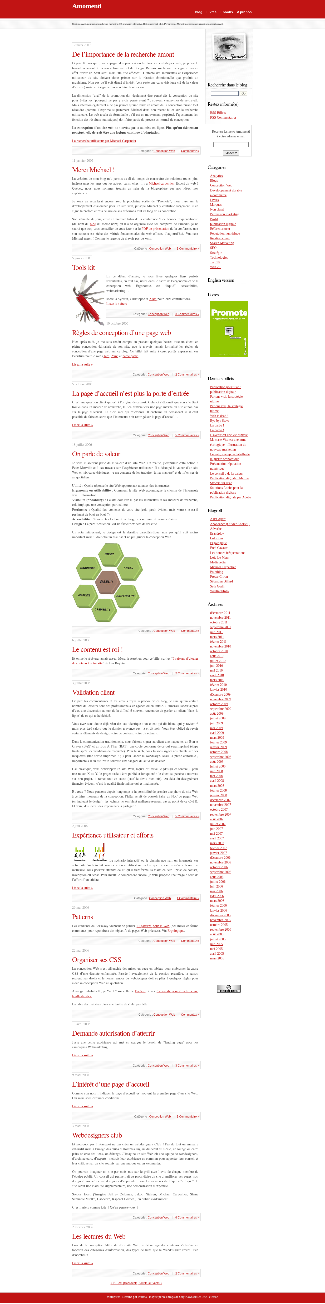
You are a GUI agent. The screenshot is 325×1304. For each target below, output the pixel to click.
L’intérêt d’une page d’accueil (110, 1083)
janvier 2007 (218, 853)
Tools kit (83, 267)
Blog (198, 12)
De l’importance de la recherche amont (123, 54)
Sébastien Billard (221, 581)
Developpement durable (226, 190)
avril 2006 (217, 896)
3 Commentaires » (187, 314)
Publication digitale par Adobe (230, 497)
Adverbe (216, 529)
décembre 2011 (220, 613)
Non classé (217, 209)
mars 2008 (217, 785)
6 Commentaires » (187, 1217)
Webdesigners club (97, 1134)
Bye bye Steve (219, 420)
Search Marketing (222, 243)
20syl (153, 298)
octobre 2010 (219, 651)
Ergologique (175, 930)
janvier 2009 (218, 747)
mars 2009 (217, 737)
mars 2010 (217, 680)
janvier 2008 (218, 795)
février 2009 (218, 742)
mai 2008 (216, 776)
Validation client (93, 692)
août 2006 (216, 877)
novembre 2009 (220, 699)
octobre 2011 (218, 622)
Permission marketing (224, 214)
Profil (214, 219)
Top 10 (215, 262)
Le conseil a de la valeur (226, 473)
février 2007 (218, 848)
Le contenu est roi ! (97, 649)
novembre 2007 (220, 805)
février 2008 (218, 790)
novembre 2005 (220, 920)
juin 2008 (216, 771)
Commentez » (190, 151)
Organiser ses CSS (96, 959)
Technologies (219, 257)
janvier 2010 (218, 689)
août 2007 (216, 819)
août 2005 (216, 934)
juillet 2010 (218, 661)
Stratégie (216, 253)
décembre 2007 (220, 800)
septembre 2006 (220, 872)
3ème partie (130, 356)
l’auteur (140, 991)
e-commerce (218, 195)
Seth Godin (217, 586)
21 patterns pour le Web (153, 925)
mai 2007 (216, 833)
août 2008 (216, 761)
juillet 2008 (218, 766)
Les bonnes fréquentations (227, 553)
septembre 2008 (220, 757)
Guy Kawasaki (188, 1297)
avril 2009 (217, 733)
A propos (244, 12)
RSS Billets (218, 113)
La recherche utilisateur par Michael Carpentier (104, 140)
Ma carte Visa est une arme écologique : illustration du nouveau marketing (228, 444)
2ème (114, 356)
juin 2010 (216, 665)
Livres (212, 12)
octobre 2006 (219, 867)
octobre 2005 (219, 925)
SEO (213, 248)
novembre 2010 (220, 646)
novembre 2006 (220, 862)
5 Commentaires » (187, 435)
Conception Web (164, 151)
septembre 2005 (220, 929)
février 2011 (218, 641)
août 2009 (216, 713)
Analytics (216, 176)
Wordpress (113, 1297)
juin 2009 (216, 723)
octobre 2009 (219, 704)
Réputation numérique (225, 233)
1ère (106, 356)
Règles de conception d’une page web (121, 332)
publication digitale (223, 224)
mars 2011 (217, 637)
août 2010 (216, 656)
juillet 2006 (218, 881)
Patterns (82, 916)
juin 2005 (216, 944)
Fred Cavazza (219, 548)
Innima (143, 1297)
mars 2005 (217, 958)
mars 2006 (217, 901)
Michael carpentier (161, 183)
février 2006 (218, 905)
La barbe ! (217, 425)
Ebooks (227, 12)
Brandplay (217, 533)
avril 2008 (217, 780)
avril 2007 (217, 838)
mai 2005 (216, 949)
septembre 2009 (220, 709)
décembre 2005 (220, 915)
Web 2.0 (215, 267)
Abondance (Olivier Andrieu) (230, 524)
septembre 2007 (220, 814)
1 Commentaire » (188, 248)
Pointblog (216, 572)
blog (93, 223)
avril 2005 (217, 953)
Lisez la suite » (116, 303)
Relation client (220, 238)
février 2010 (218, 685)
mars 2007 (217, 843)
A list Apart (218, 519)
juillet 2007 (218, 824)
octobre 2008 (219, 752)
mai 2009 (216, 728)
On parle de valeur (96, 453)
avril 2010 (217, 675)
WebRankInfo (219, 591)
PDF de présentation (156, 228)
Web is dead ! (219, 416)
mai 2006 (216, 891)
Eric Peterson (210, 1297)
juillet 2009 (218, 718)
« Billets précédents (124, 1282)
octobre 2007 (219, 809)
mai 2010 (216, 670)
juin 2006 (216, 886)
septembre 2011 (220, 627)
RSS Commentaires (223, 117)
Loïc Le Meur (219, 557)
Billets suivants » (150, 1282)
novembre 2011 (220, 617)
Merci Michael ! (93, 169)
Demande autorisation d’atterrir (113, 1033)
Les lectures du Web (98, 1236)
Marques (216, 204)
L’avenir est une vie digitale (229, 435)
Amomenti (86, 6)
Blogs (214, 180)
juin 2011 (216, 632)
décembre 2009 (220, 694)
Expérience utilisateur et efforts (112, 834)
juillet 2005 (218, 939)
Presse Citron (219, 576)
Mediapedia (218, 562)
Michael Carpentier (223, 567)
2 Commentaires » (187, 374)
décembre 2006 (220, 857)
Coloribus (216, 538)
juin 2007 (216, 829)
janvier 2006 (218, 910)
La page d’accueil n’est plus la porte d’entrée (130, 393)
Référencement (220, 229)
